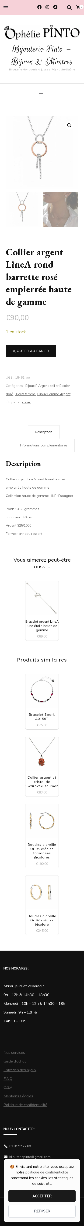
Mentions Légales (18, 1096)
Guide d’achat (15, 1061)
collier (26, 402)
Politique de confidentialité (25, 1104)
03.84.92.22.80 (20, 1146)
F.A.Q (8, 1078)
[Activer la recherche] (69, 7)
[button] (69, 125)
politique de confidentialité (46, 1172)
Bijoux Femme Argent (53, 394)
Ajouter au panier (31, 351)
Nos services (14, 1052)
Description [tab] (43, 432)
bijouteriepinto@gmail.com (30, 1157)
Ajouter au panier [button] (42, 599)
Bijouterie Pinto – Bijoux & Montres (42, 55)
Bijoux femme (25, 394)
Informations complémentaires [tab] (43, 445)
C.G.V (8, 1087)
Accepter (42, 1196)
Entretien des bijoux (20, 1069)
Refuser (42, 1211)
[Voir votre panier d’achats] (78, 7)
